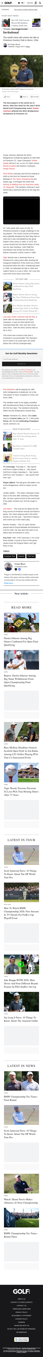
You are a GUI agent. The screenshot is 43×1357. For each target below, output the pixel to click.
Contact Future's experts (21, 1302)
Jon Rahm (7, 509)
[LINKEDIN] (20, 569)
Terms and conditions (22, 1309)
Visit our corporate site (28, 1349)
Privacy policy (21, 1312)
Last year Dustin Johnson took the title (19, 317)
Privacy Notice (28, 372)
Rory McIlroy (8, 174)
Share (8, 96)
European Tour (9, 556)
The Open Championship (22, 179)
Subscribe (30, 3)
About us (21, 1299)
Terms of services (27, 370)
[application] (21, 209)
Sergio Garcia (9, 169)
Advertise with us (21, 1325)
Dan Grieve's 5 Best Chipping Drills (25, 9)
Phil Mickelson (9, 389)
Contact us (21, 1305)
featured (21, 556)
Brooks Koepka (9, 166)
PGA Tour (31, 556)
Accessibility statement (21, 1315)
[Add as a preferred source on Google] (21, 1339)
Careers (21, 1322)
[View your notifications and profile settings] (19, 3)
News (28, 46)
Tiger (5, 257)
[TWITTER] (16, 569)
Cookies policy (21, 1319)
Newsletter (36, 96)
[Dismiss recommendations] (40, 16)
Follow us (25, 96)
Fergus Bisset (15, 44)
